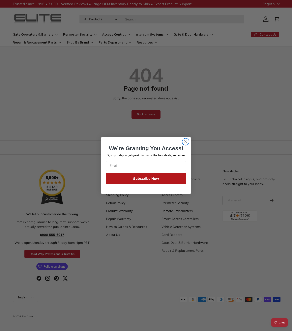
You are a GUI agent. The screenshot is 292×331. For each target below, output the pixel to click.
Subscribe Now (146, 179)
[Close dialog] (185, 141)
